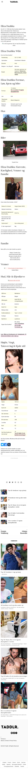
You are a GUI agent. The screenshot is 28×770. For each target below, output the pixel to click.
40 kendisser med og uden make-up (12, 605)
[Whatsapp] (18, 482)
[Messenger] (10, 482)
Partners (3, 738)
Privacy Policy (13, 740)
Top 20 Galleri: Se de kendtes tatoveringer (14, 676)
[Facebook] (7, 482)
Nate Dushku (13, 258)
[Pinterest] (15, 482)
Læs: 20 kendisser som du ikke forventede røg (19, 325)
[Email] (21, 482)
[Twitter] (13, 482)
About (2, 740)
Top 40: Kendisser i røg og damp (17, 490)
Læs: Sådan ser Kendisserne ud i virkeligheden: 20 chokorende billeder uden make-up (13, 335)
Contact (7, 740)
